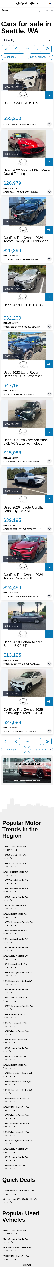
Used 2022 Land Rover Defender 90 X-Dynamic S (23, 374)
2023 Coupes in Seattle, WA (16, 1158)
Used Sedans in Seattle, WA (16, 1240)
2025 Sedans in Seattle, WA (16, 949)
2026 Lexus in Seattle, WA (15, 1066)
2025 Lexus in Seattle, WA (15, 965)
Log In (39, 10)
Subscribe (48, 10)
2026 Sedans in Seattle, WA (16, 1049)
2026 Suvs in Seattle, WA (14, 907)
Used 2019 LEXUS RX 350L (24, 305)
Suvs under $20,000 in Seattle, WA (19, 1192)
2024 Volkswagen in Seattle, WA (18, 1007)
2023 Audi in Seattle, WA (14, 1016)
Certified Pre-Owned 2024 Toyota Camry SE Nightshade (25, 239)
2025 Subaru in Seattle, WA (15, 957)
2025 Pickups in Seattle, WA (16, 1116)
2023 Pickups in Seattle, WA (16, 1108)
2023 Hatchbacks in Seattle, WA (17, 982)
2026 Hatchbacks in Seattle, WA (17, 1091)
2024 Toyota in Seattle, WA (15, 873)
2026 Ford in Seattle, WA (14, 1167)
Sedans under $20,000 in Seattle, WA (20, 1200)
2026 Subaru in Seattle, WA (15, 1150)
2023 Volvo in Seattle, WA (15, 1024)
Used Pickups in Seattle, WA (16, 1257)
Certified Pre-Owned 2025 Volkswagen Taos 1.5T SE (23, 711)
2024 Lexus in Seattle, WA (15, 932)
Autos (4, 10)
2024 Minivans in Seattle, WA (16, 1100)
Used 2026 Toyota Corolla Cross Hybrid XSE (23, 509)
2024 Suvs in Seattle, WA (14, 856)
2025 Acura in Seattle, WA (15, 1041)
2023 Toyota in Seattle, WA (15, 940)
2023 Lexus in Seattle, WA (15, 915)
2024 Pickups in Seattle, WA (16, 1033)
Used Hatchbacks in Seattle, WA (17, 1249)
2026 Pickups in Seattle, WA (16, 1133)
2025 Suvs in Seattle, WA (14, 848)
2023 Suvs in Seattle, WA (14, 865)
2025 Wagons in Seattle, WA (16, 1125)
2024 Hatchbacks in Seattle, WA (17, 1074)
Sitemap (27, 1265)
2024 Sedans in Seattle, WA (16, 898)
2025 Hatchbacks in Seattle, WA (17, 1083)
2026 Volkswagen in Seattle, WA (18, 1142)
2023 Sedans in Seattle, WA (16, 991)
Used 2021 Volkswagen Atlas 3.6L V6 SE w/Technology (25, 441)
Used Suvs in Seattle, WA (14, 1232)
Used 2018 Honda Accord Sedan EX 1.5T (22, 643)
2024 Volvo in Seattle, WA (15, 1058)
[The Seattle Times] (27, 3)
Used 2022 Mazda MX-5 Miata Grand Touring (26, 172)
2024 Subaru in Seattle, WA (15, 999)
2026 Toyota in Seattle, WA (15, 890)
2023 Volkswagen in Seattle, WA (18, 974)
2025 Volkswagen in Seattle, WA (18, 923)
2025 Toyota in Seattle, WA (15, 881)
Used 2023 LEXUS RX (20, 103)
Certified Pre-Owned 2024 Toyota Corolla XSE (23, 576)
